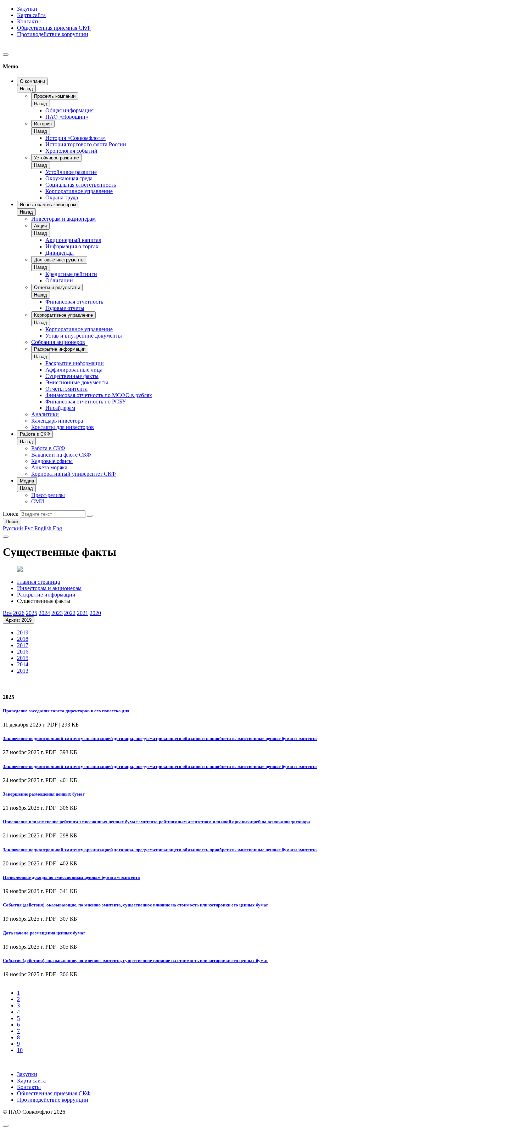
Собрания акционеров (58, 342)
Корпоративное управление (79, 191)
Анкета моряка (49, 467)
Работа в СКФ (35, 434)
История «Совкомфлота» (75, 138)
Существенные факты (72, 376)
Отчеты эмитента (66, 389)
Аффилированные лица (73, 370)
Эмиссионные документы (76, 382)
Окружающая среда (69, 178)
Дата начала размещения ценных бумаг (44, 933)
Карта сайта (31, 15)
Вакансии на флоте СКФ (61, 455)
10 (20, 1050)
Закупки (27, 9)
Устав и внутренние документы (83, 336)
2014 (22, 664)
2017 (22, 645)
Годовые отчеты (64, 308)
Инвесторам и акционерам (48, 204)
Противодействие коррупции (52, 34)
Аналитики (45, 414)
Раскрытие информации (59, 349)
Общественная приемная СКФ (54, 28)
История (43, 123)
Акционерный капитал (73, 240)
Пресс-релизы (48, 495)
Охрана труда (61, 197)
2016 (22, 652)
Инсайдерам (60, 408)
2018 (22, 639)
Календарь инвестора (57, 421)
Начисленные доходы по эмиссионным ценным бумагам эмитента (71, 877)
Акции (40, 225)
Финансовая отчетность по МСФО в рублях (98, 395)
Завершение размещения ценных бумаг (44, 794)
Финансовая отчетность (74, 302)
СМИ (37, 501)
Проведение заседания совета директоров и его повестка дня (66, 710)
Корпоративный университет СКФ (73, 474)
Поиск (10, 514)
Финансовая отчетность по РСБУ (85, 402)
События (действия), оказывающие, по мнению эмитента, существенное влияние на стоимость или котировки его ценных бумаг (135, 905)
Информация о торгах (72, 246)
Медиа (27, 481)
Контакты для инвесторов (62, 427)
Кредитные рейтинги (71, 274)
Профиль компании (54, 96)
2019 (22, 632)
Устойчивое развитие (56, 157)
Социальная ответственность (80, 185)
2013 (22, 671)
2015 (22, 658)
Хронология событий (71, 151)
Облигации (59, 280)
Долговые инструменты (59, 259)
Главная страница (38, 582)
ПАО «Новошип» (66, 117)
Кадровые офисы (52, 461)
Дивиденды (59, 253)
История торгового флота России (85, 144)
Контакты (29, 21)
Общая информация (69, 110)
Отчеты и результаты (57, 287)
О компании (32, 81)
